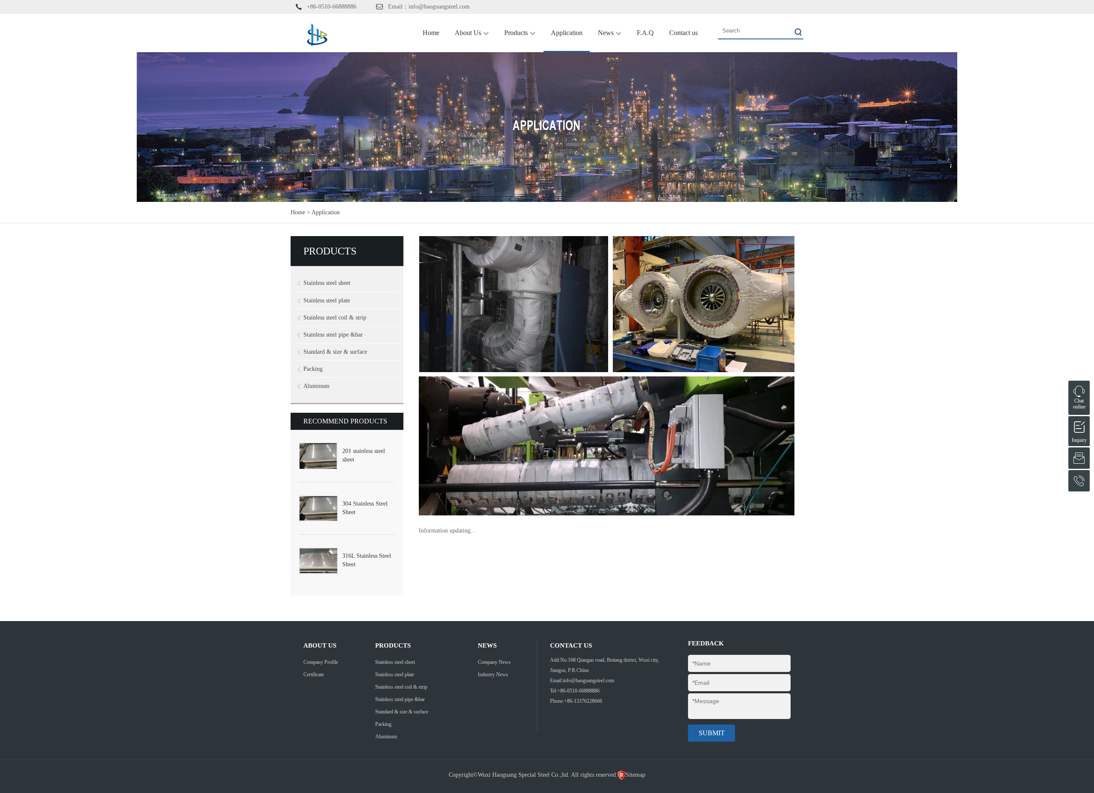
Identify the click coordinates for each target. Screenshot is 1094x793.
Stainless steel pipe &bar (333, 334)
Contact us (683, 32)
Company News (494, 662)
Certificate (313, 675)
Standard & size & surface (335, 352)
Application (566, 32)
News (606, 32)
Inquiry (1079, 425)
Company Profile (320, 662)
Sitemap (635, 775)
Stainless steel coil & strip (334, 317)
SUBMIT (712, 733)
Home (431, 32)
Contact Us (571, 645)
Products (516, 32)
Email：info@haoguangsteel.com (429, 6)
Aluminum (316, 386)
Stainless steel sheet (326, 283)
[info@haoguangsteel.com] (1079, 458)
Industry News (493, 675)
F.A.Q (645, 32)
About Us (468, 32)
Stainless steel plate (326, 300)
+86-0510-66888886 (331, 6)
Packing (313, 369)
